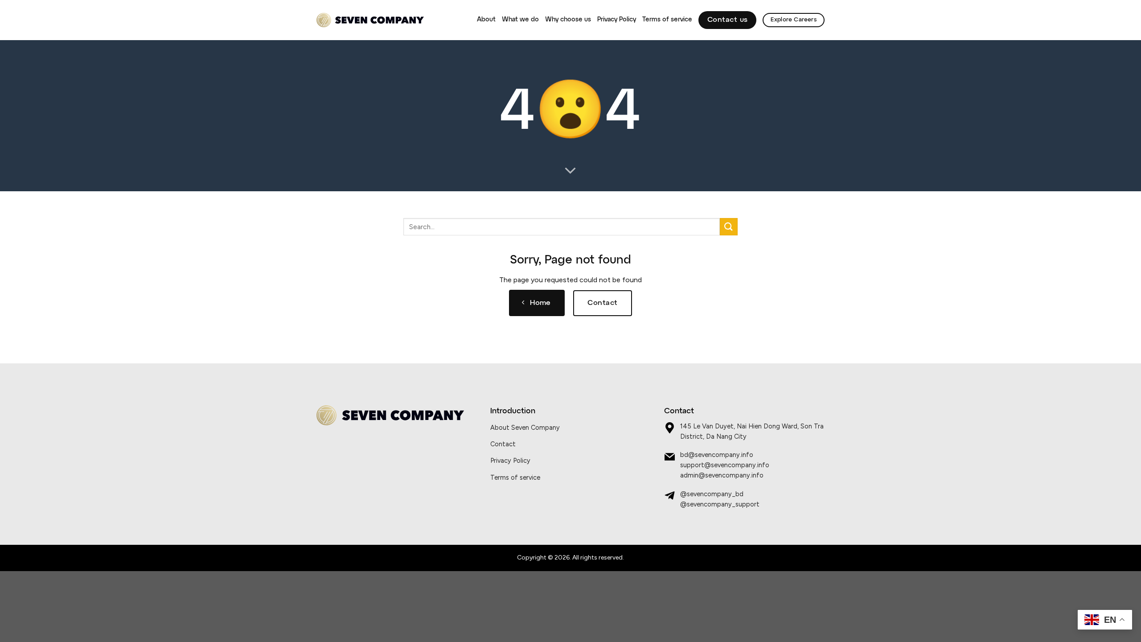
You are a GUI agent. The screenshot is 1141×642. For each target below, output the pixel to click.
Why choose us (568, 19)
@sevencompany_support (719, 504)
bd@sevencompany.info (716, 455)
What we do (520, 19)
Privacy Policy (616, 19)
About (486, 19)
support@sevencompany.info (724, 465)
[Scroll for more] (570, 171)
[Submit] (729, 226)
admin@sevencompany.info (721, 475)
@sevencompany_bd (711, 494)
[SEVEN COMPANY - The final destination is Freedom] (370, 20)
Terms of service (667, 19)
